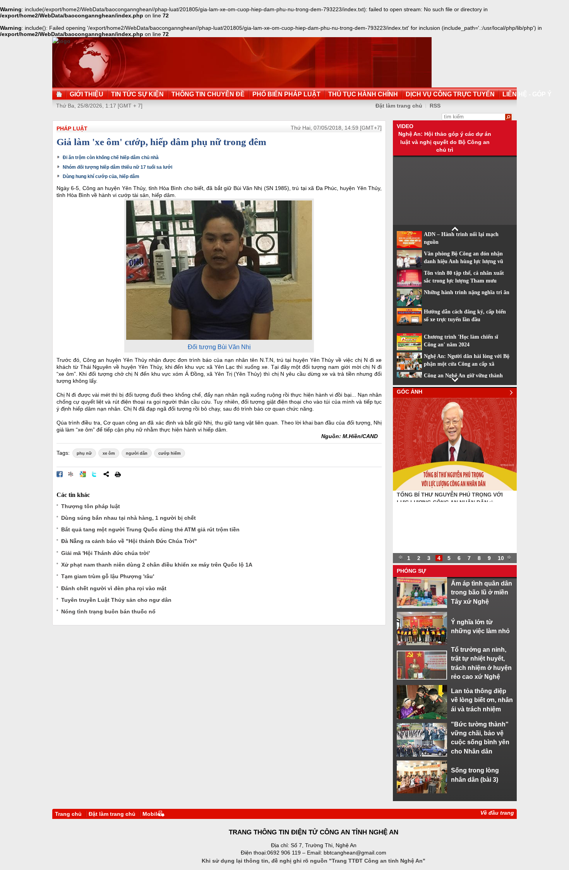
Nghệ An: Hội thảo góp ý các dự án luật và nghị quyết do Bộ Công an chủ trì (444, 142)
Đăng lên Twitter (94, 474)
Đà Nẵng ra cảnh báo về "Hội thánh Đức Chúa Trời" (129, 541)
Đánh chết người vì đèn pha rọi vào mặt (113, 588)
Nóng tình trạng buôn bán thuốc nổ (108, 611)
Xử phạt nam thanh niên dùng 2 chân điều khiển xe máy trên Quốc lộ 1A (156, 565)
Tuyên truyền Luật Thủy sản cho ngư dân (116, 600)
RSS (435, 106)
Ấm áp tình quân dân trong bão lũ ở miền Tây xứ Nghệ (481, 592)
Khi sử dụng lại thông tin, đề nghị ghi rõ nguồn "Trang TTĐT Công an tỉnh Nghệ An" (313, 861)
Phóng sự (411, 571)
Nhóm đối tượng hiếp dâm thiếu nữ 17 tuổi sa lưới (117, 167)
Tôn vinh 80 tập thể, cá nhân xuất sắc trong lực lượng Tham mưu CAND (464, 281)
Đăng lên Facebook (60, 474)
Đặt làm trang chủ (112, 814)
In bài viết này (118, 474)
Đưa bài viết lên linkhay (71, 474)
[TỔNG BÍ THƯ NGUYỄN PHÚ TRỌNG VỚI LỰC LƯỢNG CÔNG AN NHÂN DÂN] (455, 489)
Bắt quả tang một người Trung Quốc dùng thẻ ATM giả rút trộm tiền (150, 529)
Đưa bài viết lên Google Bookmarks (83, 474)
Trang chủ (68, 814)
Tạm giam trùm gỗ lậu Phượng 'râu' (107, 576)
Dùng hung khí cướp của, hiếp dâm (101, 176)
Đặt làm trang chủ (398, 106)
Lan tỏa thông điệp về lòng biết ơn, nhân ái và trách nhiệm (482, 700)
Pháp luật (72, 128)
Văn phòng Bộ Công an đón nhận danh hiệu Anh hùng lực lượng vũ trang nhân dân (463, 261)
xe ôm (109, 453)
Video (405, 126)
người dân (136, 453)
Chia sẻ (106, 474)
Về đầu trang (497, 813)
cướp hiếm (169, 453)
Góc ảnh (409, 392)
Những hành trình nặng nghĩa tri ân (466, 292)
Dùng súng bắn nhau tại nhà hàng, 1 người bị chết (128, 518)
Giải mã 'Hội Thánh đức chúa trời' (105, 553)
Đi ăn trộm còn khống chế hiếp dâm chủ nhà (111, 157)
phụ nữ (84, 453)
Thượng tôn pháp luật (90, 506)
